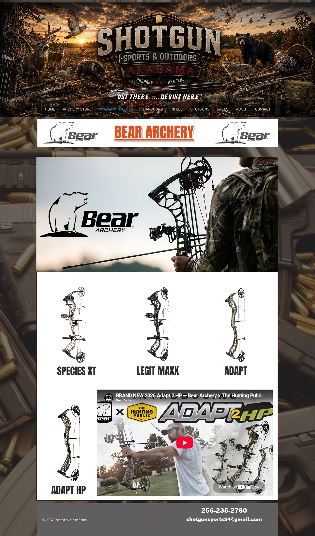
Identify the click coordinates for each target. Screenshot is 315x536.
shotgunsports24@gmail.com (224, 519)
